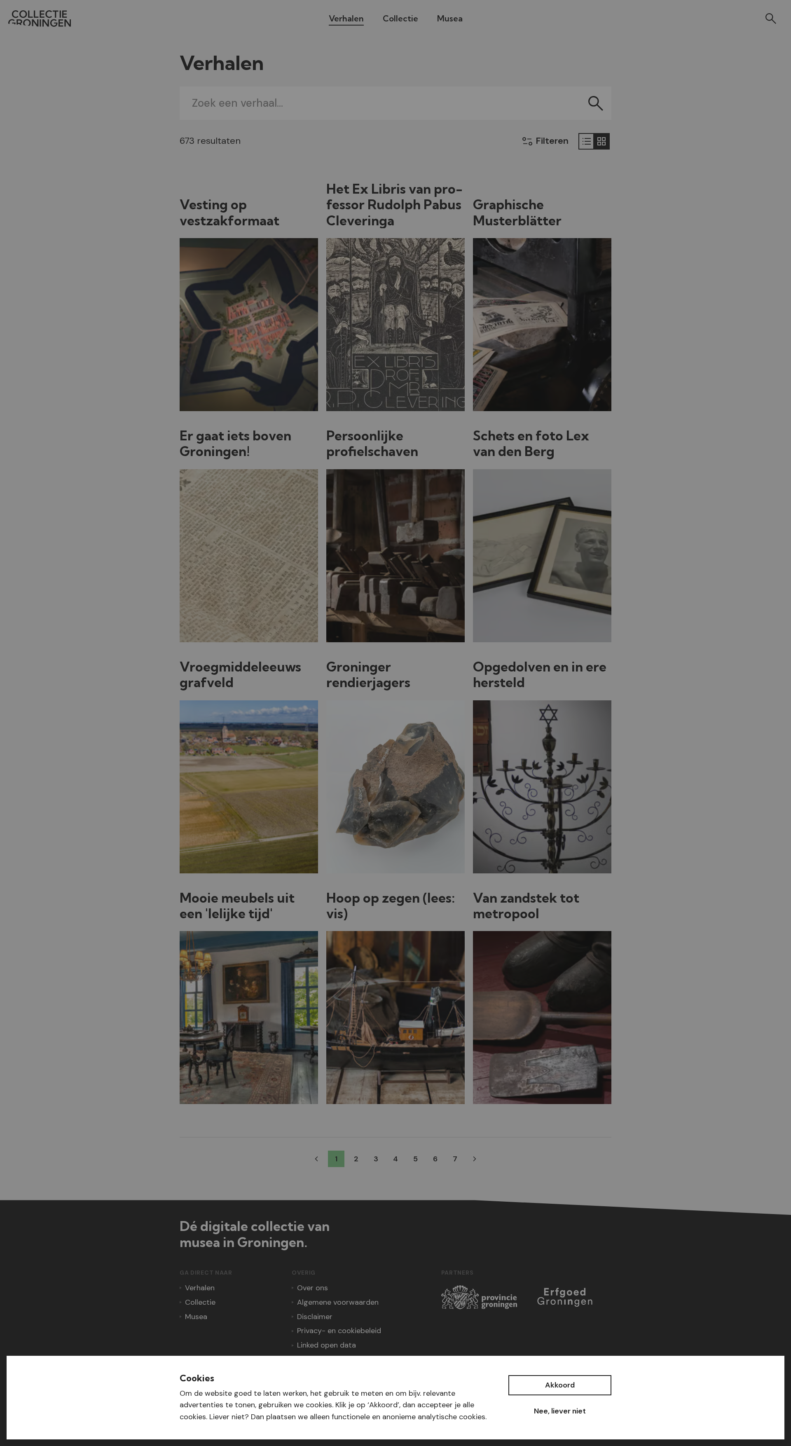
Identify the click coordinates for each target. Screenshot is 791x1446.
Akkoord (560, 1385)
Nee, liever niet (560, 1411)
